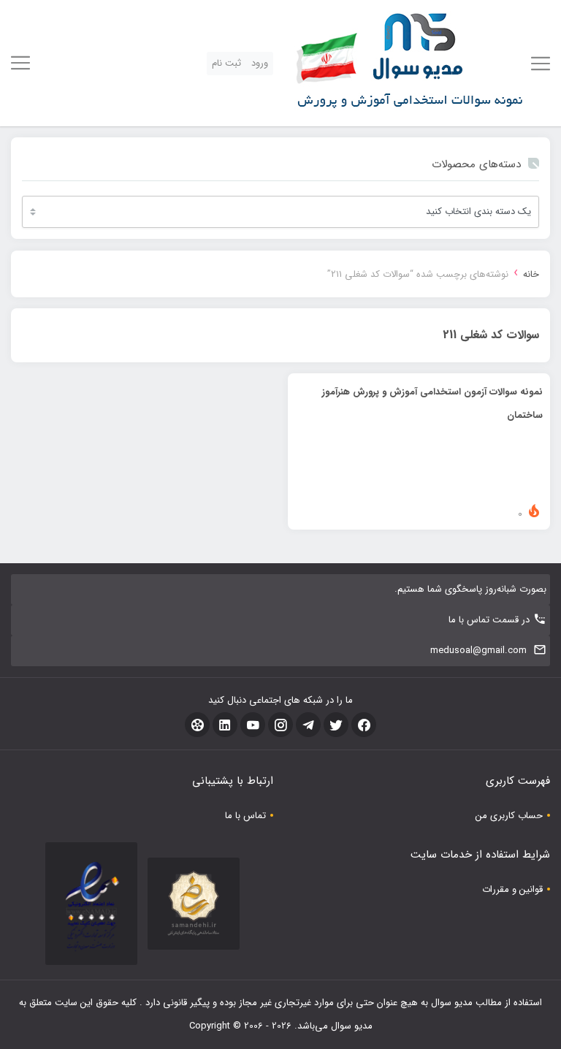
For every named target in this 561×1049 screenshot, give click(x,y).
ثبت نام (226, 63)
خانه (531, 274)
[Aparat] (197, 724)
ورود (259, 63)
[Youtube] (252, 724)
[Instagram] (280, 724)
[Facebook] (363, 724)
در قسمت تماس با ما (489, 620)
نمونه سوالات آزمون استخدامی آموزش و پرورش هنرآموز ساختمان (432, 403)
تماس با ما (245, 815)
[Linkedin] (225, 724)
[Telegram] (308, 724)
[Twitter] (336, 724)
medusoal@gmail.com (478, 650)
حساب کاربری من (509, 815)
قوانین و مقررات (512, 889)
